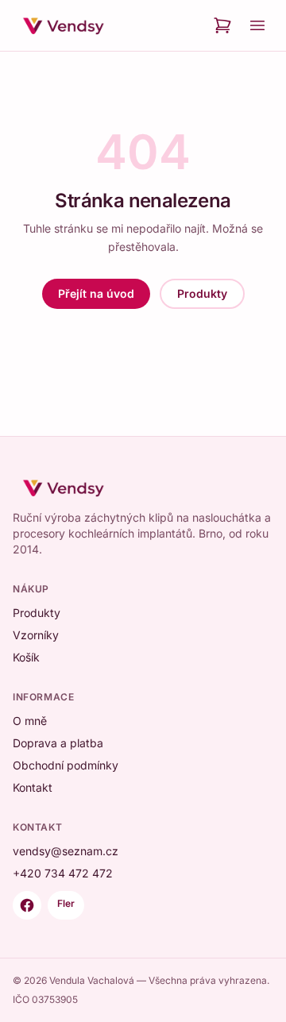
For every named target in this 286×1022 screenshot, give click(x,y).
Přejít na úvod (96, 293)
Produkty (202, 293)
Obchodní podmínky (65, 765)
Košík (26, 657)
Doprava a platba (58, 743)
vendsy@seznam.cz (65, 851)
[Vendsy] (63, 25)
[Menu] (257, 25)
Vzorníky (36, 635)
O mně (30, 720)
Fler (66, 903)
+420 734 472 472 (63, 873)
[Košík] (222, 25)
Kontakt (32, 787)
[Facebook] (27, 905)
